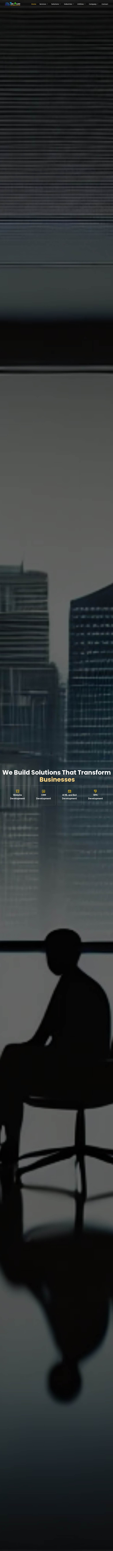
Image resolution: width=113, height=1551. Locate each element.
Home (33, 4)
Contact (105, 4)
